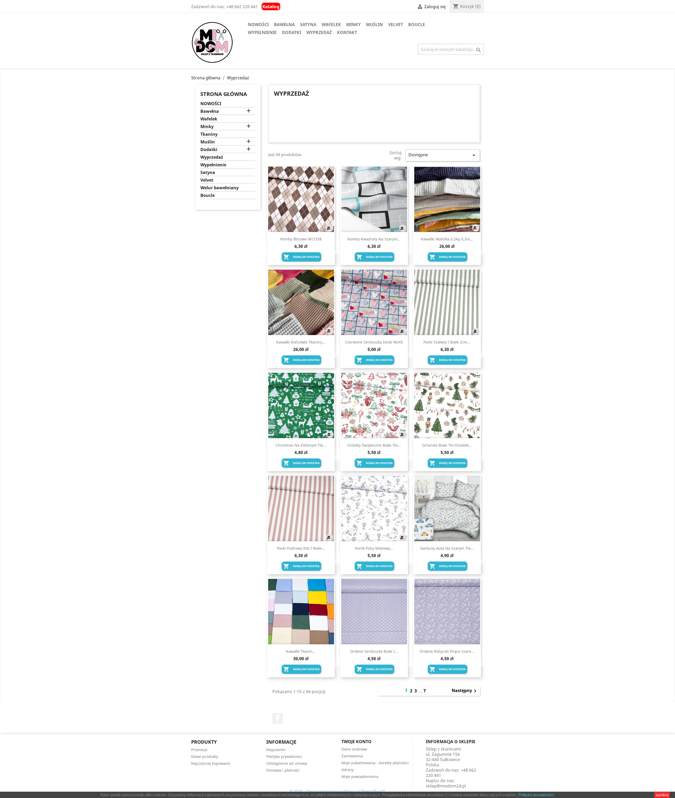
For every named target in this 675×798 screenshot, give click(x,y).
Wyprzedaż (319, 32)
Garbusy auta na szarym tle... (447, 548)
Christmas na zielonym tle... (301, 445)
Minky (353, 24)
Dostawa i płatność (283, 770)
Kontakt (347, 32)
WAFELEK (331, 24)
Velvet (395, 24)
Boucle (416, 24)
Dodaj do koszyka (301, 257)
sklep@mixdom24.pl (446, 786)
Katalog (270, 6)
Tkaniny (209, 134)
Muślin (374, 24)
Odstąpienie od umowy (286, 763)
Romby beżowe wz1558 (301, 238)
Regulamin (276, 749)
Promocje (199, 749)
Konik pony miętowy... (374, 548)
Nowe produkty (204, 756)
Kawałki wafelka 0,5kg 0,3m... (447, 238)
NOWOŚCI (258, 24)
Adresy (347, 769)
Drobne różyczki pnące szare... (447, 651)
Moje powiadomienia (359, 776)
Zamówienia (352, 755)
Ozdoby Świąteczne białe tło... (374, 445)
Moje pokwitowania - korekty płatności (375, 762)
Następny (465, 691)
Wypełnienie (262, 32)
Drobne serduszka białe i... (374, 651)
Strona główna (223, 94)
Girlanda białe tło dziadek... (447, 445)
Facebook (277, 718)
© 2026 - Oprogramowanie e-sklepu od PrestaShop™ (337, 791)
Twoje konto (356, 741)
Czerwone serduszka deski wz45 (374, 342)
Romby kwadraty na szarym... (374, 238)
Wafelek (208, 119)
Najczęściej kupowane (210, 763)
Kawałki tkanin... (301, 651)
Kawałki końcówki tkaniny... (300, 342)
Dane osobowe (354, 749)
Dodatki (291, 32)
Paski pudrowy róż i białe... (301, 548)
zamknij (662, 795)
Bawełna (284, 24)
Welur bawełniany (219, 188)
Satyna (308, 24)
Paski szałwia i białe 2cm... (446, 342)
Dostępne (442, 155)
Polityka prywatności (536, 794)
